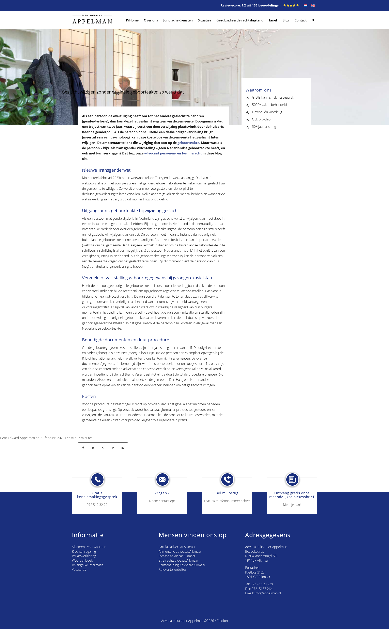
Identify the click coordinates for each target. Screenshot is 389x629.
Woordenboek (82, 560)
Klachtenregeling (84, 551)
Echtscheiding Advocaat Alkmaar (182, 565)
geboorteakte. (188, 142)
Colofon (222, 620)
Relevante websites (172, 569)
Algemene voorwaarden (89, 547)
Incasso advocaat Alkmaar (177, 556)
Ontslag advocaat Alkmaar (177, 547)
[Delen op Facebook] (83, 448)
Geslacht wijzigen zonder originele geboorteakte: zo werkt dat (123, 92)
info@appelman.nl (268, 593)
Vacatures (79, 569)
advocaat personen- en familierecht (173, 153)
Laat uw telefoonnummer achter (227, 501)
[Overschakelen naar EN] (313, 5)
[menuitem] (132, 20)
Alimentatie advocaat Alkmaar (180, 551)
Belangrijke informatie (88, 565)
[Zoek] (313, 20)
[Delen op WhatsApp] (103, 448)
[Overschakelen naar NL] (305, 5)
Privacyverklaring (84, 556)
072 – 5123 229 (262, 584)
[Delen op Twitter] (93, 448)
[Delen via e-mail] (123, 448)
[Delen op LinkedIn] (113, 448)
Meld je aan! (292, 504)
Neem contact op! (162, 501)
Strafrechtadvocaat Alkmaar (178, 560)
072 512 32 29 (97, 504)
